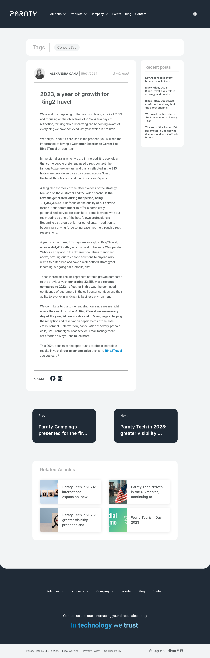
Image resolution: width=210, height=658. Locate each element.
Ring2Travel (113, 351)
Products (76, 14)
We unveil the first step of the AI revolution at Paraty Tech (161, 117)
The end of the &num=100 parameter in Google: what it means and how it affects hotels (161, 132)
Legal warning (70, 650)
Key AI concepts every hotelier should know (158, 79)
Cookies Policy (112, 650)
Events (116, 14)
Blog (128, 14)
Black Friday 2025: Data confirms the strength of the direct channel (160, 104)
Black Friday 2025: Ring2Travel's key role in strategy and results (160, 91)
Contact (140, 14)
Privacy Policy (91, 650)
